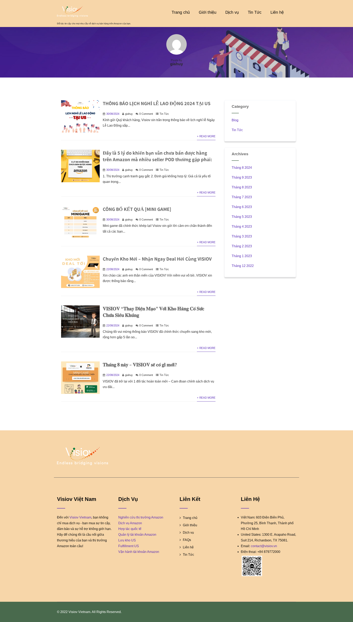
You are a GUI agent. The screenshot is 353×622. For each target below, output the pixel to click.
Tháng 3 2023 (242, 236)
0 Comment (146, 113)
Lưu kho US (127, 540)
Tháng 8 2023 (242, 187)
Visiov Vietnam (80, 517)
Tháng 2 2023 (242, 246)
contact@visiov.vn (264, 546)
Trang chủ (181, 12)
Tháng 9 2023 (242, 177)
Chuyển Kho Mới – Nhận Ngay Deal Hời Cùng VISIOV (157, 258)
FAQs (187, 540)
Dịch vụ (232, 12)
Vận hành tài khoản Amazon (138, 551)
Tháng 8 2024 (242, 167)
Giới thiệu (207, 12)
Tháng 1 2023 (242, 256)
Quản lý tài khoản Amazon (137, 534)
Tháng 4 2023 (242, 226)
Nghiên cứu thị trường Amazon (140, 517)
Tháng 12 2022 (243, 266)
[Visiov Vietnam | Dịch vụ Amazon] (94, 11)
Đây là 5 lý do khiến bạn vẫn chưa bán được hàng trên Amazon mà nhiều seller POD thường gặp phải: (157, 156)
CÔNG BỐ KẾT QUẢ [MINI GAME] (137, 209)
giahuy (129, 113)
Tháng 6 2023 (242, 207)
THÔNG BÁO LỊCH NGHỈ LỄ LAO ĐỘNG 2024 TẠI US (156, 103)
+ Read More (206, 136)
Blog (235, 120)
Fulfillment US (128, 546)
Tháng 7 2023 (242, 197)
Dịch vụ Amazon (130, 523)
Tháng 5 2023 (242, 216)
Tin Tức (254, 12)
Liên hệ (277, 12)
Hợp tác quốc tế (129, 529)
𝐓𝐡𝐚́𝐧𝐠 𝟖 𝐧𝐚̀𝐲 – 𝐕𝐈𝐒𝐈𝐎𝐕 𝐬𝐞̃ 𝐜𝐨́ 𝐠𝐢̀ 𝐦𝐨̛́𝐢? (140, 364)
